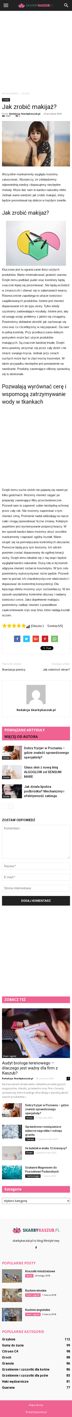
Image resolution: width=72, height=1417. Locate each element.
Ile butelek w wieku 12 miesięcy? (46, 1148)
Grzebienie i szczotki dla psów (25, 1375)
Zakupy (30, 1139)
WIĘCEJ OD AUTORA (21, 736)
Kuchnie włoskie (35, 1290)
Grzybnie (8, 1339)
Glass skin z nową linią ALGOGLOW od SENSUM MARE (42, 772)
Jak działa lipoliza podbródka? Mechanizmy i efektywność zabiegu (44, 791)
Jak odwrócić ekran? (56, 669)
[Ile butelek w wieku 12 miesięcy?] (12, 1153)
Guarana (8, 1387)
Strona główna (10, 93)
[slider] (14, 625)
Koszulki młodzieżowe (40, 1271)
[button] (66, 5)
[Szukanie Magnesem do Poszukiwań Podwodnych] (12, 1172)
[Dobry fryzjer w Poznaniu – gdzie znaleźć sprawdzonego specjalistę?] (12, 753)
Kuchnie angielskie (37, 1309)
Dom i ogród (9, 1056)
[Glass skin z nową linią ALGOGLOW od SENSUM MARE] (12, 772)
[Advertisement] (36, 51)
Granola (8, 1363)
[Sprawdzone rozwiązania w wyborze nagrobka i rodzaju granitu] (12, 1132)
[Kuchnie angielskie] (12, 1314)
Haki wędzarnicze (15, 1381)
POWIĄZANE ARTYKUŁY (24, 730)
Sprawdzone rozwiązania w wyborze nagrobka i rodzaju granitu (43, 1130)
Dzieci (29, 1152)
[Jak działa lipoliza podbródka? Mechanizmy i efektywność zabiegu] (12, 791)
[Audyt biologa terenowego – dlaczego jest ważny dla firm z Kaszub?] (36, 1033)
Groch (6, 1357)
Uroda (6, 99)
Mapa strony (36, 1405)
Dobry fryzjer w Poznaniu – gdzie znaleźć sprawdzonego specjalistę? (46, 752)
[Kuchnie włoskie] (12, 1295)
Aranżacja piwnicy (13, 669)
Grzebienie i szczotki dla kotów (25, 1369)
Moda (29, 1275)
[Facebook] (36, 1248)
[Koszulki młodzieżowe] (12, 1276)
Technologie (32, 1176)
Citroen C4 (10, 1351)
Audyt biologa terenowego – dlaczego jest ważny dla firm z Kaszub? (30, 1068)
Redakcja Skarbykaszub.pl (24, 113)
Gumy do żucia (13, 1345)
